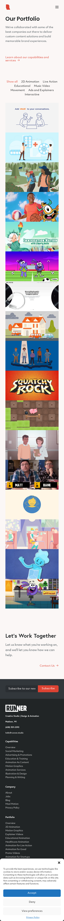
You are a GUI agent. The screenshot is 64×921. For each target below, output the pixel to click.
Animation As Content (17, 762)
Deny (32, 902)
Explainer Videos (14, 834)
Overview (10, 747)
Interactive (32, 94)
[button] (59, 862)
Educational (22, 86)
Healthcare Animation (17, 842)
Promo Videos (12, 853)
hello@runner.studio (14, 733)
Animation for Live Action (18, 846)
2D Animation (30, 82)
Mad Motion (12, 804)
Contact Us (47, 666)
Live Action (50, 82)
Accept (32, 893)
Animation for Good (15, 849)
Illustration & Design (16, 774)
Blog (7, 800)
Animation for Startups (17, 857)
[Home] (16, 708)
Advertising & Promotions (18, 755)
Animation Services (15, 770)
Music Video (42, 86)
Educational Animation (17, 838)
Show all (12, 82)
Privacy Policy (33, 918)
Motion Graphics (14, 766)
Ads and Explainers (41, 90)
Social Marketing (14, 751)
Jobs (7, 797)
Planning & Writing (15, 777)
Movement (18, 90)
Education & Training (16, 759)
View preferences (32, 911)
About (8, 793)
